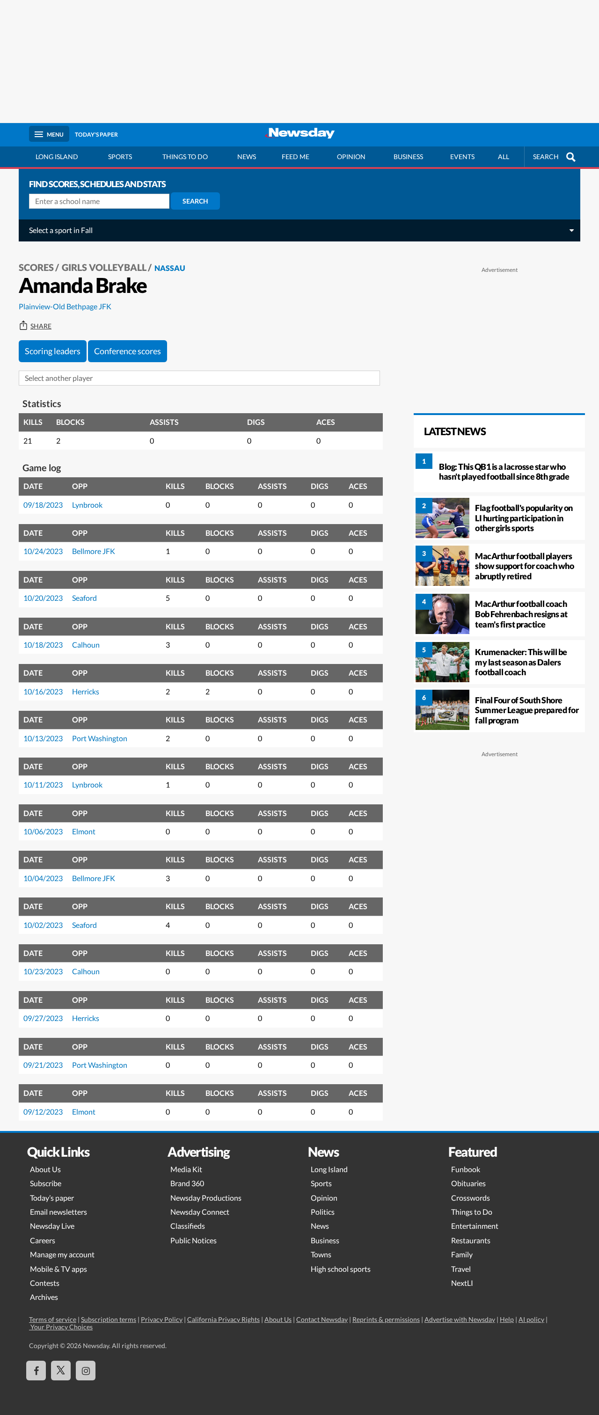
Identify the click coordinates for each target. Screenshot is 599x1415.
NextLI (462, 1282)
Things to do (185, 156)
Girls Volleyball (104, 267)
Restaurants (470, 1240)
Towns (321, 1254)
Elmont (83, 831)
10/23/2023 (43, 971)
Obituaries (468, 1183)
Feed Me (295, 156)
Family (462, 1254)
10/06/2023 (43, 831)
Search (195, 201)
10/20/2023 (43, 597)
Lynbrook (87, 504)
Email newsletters (58, 1211)
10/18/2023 (43, 644)
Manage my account (62, 1254)
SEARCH (546, 156)
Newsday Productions (205, 1197)
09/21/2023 (43, 1064)
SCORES (36, 267)
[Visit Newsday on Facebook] (36, 1370)
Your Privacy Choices (61, 1327)
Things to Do (471, 1211)
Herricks (85, 691)
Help (507, 1319)
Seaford (84, 597)
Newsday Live (52, 1225)
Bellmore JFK (93, 551)
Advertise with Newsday (459, 1319)
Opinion (351, 156)
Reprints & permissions (386, 1319)
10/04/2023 (43, 878)
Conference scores (127, 351)
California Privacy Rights (223, 1319)
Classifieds (187, 1225)
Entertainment (474, 1225)
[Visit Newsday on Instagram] (85, 1370)
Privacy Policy (162, 1319)
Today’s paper (52, 1197)
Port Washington (99, 738)
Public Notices (193, 1240)
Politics (323, 1211)
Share (40, 326)
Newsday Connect (199, 1211)
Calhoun (86, 644)
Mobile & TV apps (58, 1268)
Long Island (57, 156)
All (503, 156)
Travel (461, 1268)
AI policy (531, 1319)
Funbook (465, 1169)
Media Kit (186, 1169)
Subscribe (45, 1183)
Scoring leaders (52, 351)
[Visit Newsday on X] (61, 1370)
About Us (45, 1169)
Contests (44, 1282)
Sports (120, 156)
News (246, 156)
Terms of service (52, 1319)
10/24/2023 (43, 551)
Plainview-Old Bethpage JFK (65, 306)
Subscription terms (108, 1319)
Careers (42, 1240)
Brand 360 (187, 1183)
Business (408, 156)
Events (462, 156)
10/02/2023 (43, 924)
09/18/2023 (43, 504)
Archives (44, 1296)
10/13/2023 (43, 738)
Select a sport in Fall (61, 230)
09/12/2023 (43, 1111)
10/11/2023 (43, 784)
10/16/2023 (43, 691)
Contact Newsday (322, 1319)
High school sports (341, 1268)
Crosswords (470, 1197)
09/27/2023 (43, 1018)
